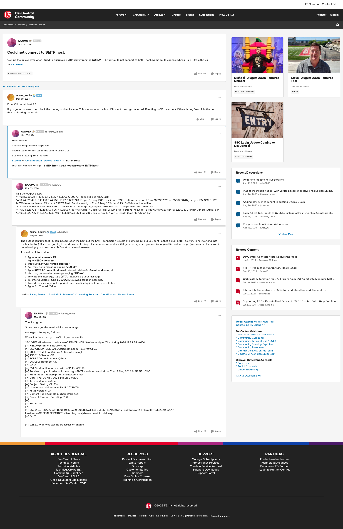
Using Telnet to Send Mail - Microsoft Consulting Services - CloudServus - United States (82, 294)
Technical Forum (37, 24)
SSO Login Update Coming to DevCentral (254, 144)
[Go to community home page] (19, 15)
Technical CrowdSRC (69, 469)
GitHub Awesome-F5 (248, 375)
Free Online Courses (137, 476)
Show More (17, 64)
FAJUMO (23, 41)
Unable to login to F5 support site (263, 179)
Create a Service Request (206, 466)
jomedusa (265, 205)
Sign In (334, 14)
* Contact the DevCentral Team (254, 350)
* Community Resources (250, 347)
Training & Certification (137, 480)
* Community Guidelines (250, 337)
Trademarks (119, 516)
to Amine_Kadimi (54, 132)
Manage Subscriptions (206, 459)
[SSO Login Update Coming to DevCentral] (257, 120)
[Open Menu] (337, 24)
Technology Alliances (274, 462)
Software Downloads (206, 469)
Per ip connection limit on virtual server (266, 224)
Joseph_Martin (266, 305)
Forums (21, 24)
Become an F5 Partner (274, 466)
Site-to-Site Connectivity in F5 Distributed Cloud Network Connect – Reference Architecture (283, 290)
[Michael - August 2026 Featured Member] (257, 55)
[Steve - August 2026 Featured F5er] (314, 55)
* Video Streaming (247, 369)
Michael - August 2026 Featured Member (256, 80)
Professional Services (205, 462)
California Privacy (158, 516)
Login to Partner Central (274, 469)
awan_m (264, 228)
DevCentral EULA (69, 476)
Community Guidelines (68, 473)
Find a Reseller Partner (274, 459)
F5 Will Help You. (255, 321)
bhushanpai (265, 293)
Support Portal (206, 473)
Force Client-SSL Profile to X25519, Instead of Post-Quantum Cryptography (288, 213)
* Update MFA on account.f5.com (255, 353)
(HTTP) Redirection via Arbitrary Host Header (270, 267)
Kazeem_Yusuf (267, 194)
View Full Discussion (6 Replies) (22, 86)
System (16, 160)
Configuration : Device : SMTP (43, 160)
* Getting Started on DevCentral (255, 334)
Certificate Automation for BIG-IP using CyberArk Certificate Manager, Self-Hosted (288, 279)
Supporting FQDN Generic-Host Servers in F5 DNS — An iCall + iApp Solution (289, 301)
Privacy (142, 516)
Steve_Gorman (267, 282)
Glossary (137, 466)
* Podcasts (242, 363)
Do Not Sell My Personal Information (189, 516)
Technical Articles (69, 466)
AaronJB (264, 271)
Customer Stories (137, 469)
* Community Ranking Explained (255, 344)
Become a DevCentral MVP (68, 483)
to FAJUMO (55, 185)
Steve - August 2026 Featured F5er (312, 80)
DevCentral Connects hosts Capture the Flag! (270, 256)
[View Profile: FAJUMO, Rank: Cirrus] (11, 42)
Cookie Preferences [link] (220, 516)
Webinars (137, 473)
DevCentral (8, 24)
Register (321, 14)
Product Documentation (137, 459)
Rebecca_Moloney (268, 260)
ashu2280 (265, 183)
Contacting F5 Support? (250, 324)
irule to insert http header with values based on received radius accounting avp (287, 190)
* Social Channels (246, 366)
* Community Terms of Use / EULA (256, 341)
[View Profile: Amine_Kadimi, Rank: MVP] (10, 97)
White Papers (137, 462)
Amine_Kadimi (24, 95)
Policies (132, 516)
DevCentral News (243, 86)
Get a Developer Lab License (68, 480)
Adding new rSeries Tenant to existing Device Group (274, 201)
